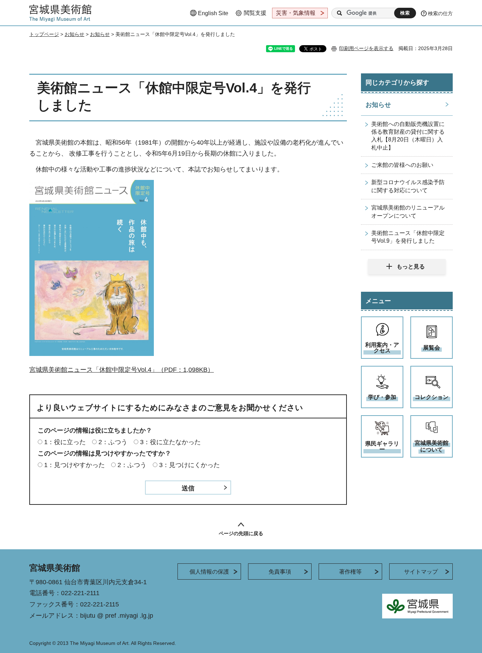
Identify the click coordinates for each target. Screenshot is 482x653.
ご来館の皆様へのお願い (402, 165)
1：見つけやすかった (74, 464)
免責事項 (280, 572)
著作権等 (350, 572)
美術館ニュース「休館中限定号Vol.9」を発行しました (408, 237)
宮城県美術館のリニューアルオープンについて (408, 211)
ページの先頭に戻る (241, 533)
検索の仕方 (440, 13)
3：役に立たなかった (170, 442)
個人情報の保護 (209, 572)
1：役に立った (65, 442)
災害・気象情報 (295, 13)
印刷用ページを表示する (366, 48)
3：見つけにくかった (189, 464)
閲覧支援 (255, 13)
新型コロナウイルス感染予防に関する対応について (408, 186)
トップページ (44, 34)
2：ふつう (112, 442)
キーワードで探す (339, 13)
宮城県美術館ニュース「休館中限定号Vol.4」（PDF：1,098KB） (121, 369)
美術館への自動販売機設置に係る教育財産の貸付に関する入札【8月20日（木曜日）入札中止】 (408, 136)
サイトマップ (421, 572)
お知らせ (74, 34)
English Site (213, 13)
